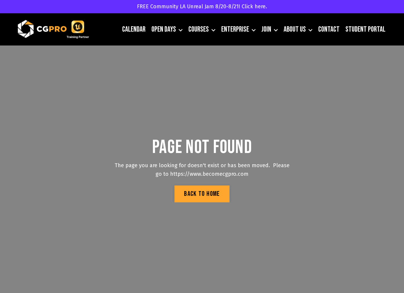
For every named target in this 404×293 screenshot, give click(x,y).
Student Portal (365, 29)
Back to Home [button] (202, 194)
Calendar (134, 29)
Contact (329, 29)
